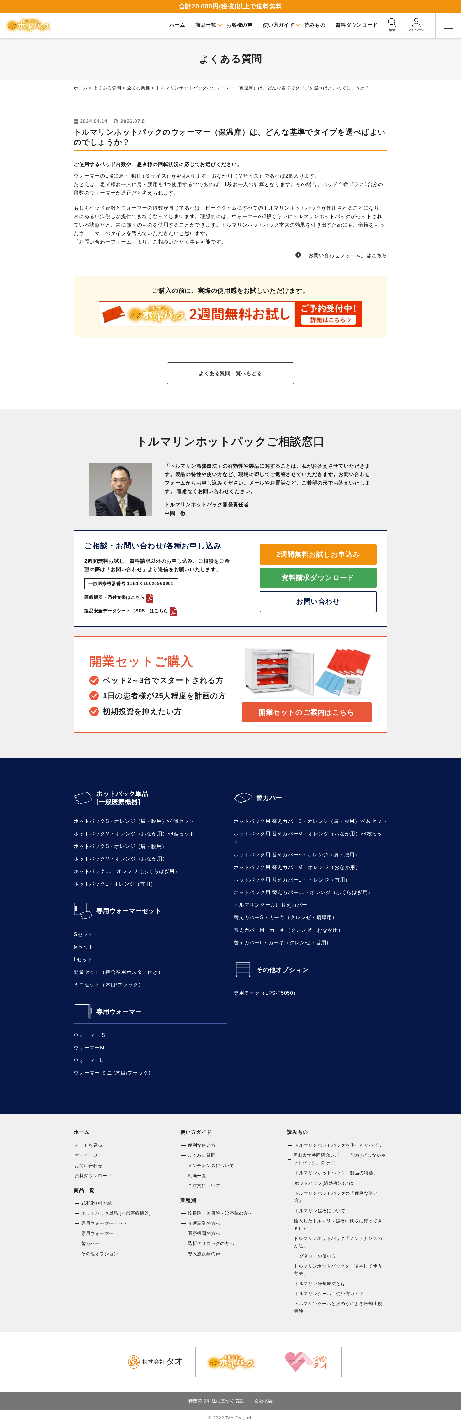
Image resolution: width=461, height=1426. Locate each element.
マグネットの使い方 (315, 1255)
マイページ (86, 1155)
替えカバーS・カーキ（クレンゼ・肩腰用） (285, 917)
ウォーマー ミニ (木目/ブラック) (112, 1072)
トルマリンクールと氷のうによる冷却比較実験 (338, 1307)
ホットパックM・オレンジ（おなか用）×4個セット (134, 833)
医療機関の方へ (204, 1233)
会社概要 (263, 1400)
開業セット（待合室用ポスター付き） (118, 972)
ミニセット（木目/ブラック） (109, 984)
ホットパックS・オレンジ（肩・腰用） (120, 846)
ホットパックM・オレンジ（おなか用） (120, 858)
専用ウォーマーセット (129, 910)
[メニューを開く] (448, 25)
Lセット (83, 959)
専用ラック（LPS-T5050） (266, 993)
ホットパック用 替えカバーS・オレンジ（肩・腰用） (297, 854)
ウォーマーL (88, 1060)
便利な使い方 (202, 1145)
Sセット (83, 934)
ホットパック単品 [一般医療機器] (122, 797)
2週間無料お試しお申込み (318, 554)
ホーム (81, 1132)
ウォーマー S (89, 1035)
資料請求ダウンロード (318, 578)
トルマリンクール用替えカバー (270, 905)
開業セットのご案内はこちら (306, 712)
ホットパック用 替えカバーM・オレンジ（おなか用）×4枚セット (308, 838)
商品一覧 (84, 1190)
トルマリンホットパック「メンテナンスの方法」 (338, 1242)
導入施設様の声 (204, 1253)
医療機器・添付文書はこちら (114, 597)
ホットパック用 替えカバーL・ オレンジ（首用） (292, 879)
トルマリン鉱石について (320, 1210)
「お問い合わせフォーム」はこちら (345, 255)
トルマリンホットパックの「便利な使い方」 (336, 1197)
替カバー (269, 797)
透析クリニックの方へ (211, 1243)
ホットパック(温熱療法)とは (324, 1183)
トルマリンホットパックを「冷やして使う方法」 (338, 1269)
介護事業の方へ (204, 1223)
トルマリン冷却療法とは (320, 1283)
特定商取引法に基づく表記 (216, 1400)
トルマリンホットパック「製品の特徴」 (336, 1172)
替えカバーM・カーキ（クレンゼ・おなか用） (288, 930)
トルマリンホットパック (28, 25)
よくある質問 (202, 1155)
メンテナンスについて (211, 1165)
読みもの (297, 1132)
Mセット (84, 947)
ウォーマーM (89, 1047)
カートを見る (89, 1145)
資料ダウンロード (93, 1175)
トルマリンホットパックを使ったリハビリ (338, 1145)
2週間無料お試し (98, 1203)
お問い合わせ (318, 601)
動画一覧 (197, 1175)
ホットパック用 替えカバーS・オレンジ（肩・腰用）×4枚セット (310, 821)
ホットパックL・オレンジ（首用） (115, 884)
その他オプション (282, 969)
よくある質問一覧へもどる (230, 373)
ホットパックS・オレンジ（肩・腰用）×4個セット (134, 821)
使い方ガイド (196, 1132)
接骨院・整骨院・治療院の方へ (220, 1213)
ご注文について (204, 1185)
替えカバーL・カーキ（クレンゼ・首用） (282, 942)
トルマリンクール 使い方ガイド (329, 1293)
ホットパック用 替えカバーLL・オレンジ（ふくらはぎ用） (303, 892)
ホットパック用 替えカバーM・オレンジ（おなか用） (297, 867)
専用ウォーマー (119, 1011)
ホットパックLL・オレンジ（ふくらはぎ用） (127, 871)
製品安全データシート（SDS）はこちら (126, 610)
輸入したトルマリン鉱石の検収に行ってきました (338, 1224)
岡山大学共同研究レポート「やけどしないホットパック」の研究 (339, 1159)
